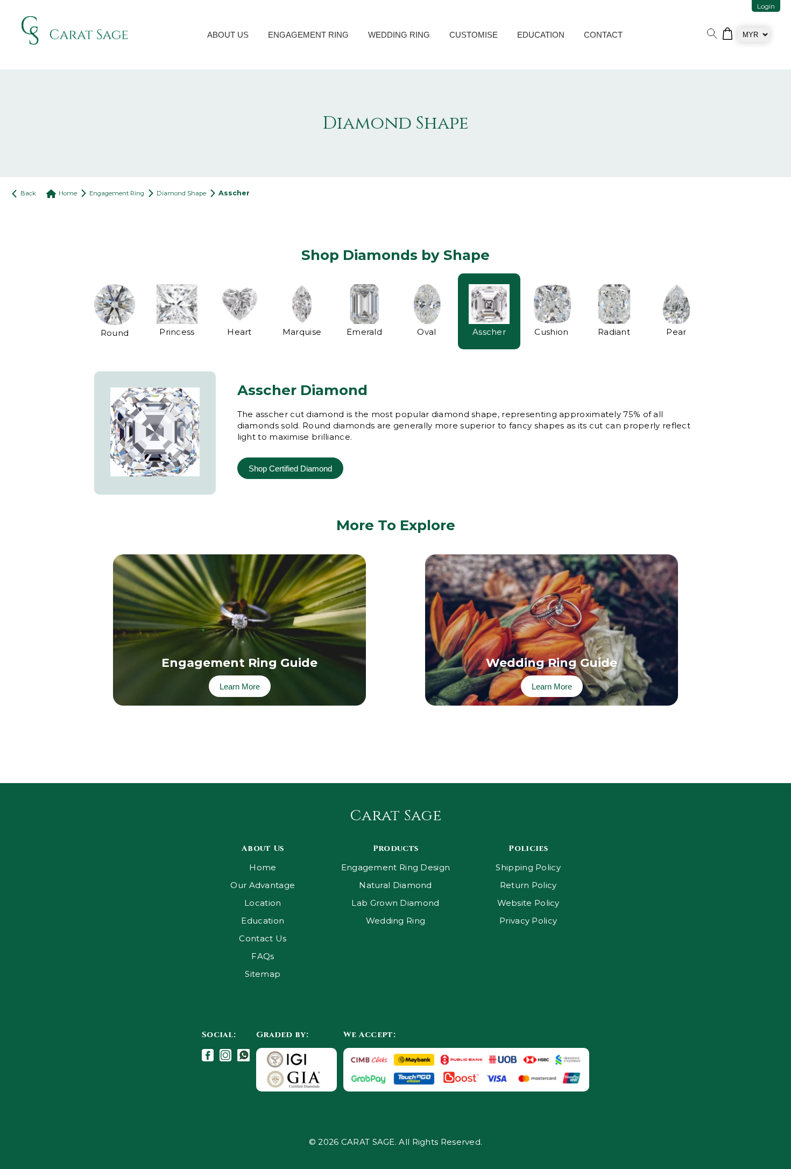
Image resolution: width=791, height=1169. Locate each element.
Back (27, 193)
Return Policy (528, 885)
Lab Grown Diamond (395, 903)
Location (262, 903)
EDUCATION (540, 34)
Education (262, 921)
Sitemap (262, 974)
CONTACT (603, 34)
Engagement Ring (116, 193)
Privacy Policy (528, 921)
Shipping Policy (528, 867)
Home (68, 193)
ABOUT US (228, 34)
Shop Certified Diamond (290, 468)
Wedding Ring (396, 921)
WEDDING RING (399, 34)
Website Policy (528, 903)
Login (766, 6)
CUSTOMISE (473, 34)
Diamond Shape (181, 193)
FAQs (262, 956)
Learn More (240, 686)
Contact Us (262, 938)
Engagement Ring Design (395, 867)
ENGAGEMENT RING (308, 34)
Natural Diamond (395, 885)
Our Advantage (262, 885)
